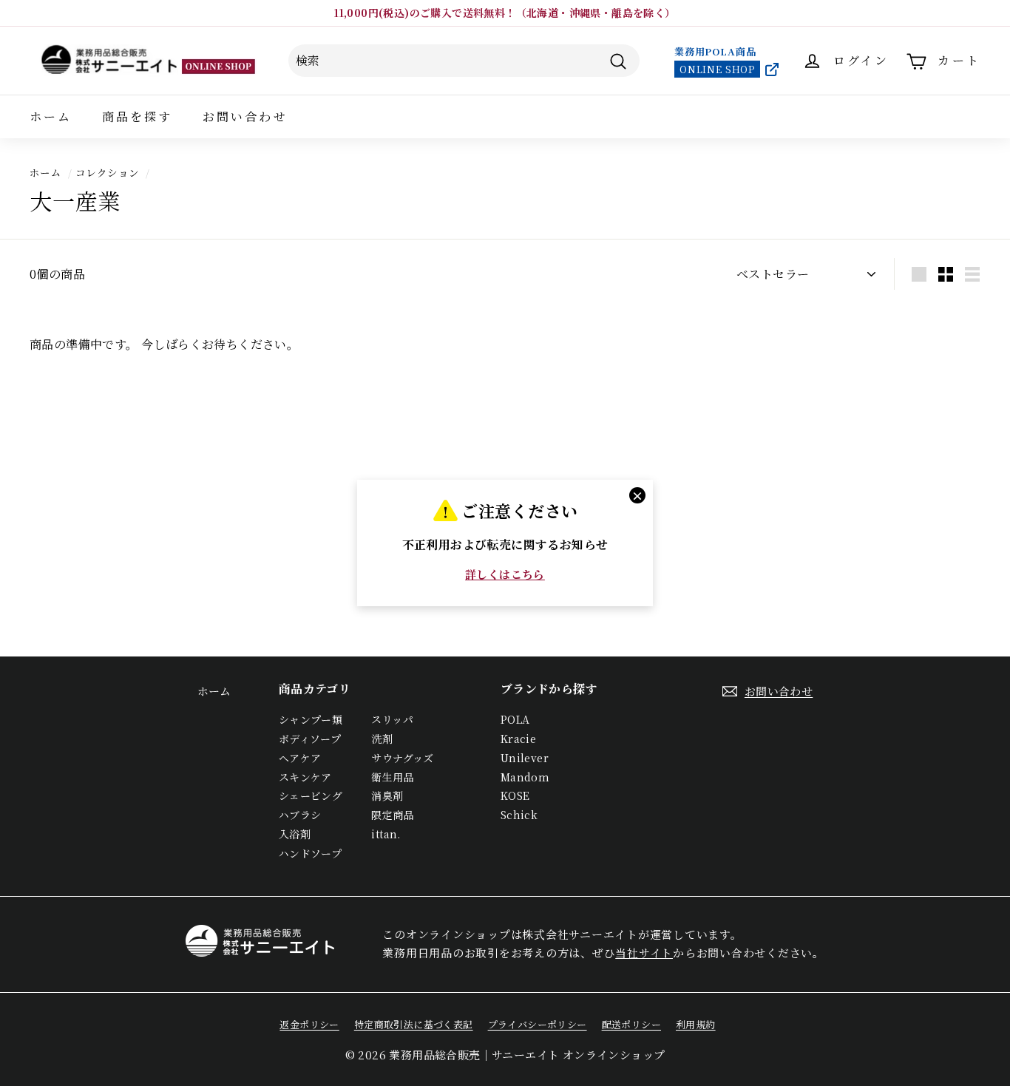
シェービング (310, 795)
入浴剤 (295, 834)
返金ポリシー (309, 1024)
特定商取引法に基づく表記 (413, 1024)
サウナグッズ (402, 757)
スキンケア (305, 777)
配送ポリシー (631, 1024)
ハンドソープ (310, 853)
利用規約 (696, 1024)
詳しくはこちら (505, 574)
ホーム (51, 116)
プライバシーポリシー (537, 1024)
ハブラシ (300, 814)
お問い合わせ (245, 116)
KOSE (515, 795)
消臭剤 (387, 795)
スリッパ (392, 719)
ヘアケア (300, 757)
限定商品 (392, 814)
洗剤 (382, 738)
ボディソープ (310, 738)
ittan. (385, 834)
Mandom (525, 777)
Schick (519, 814)
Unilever (525, 757)
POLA (515, 719)
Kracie (518, 738)
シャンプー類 (310, 719)
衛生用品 (392, 777)
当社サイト (644, 952)
